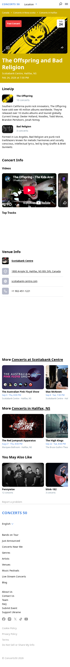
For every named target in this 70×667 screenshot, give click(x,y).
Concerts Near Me (12, 546)
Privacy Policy (9, 634)
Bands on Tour (10, 534)
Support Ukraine (11, 612)
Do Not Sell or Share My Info (18, 644)
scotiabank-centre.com (24, 281)
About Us (7, 591)
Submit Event (9, 608)
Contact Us (8, 595)
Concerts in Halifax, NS (31, 408)
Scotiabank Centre (22, 260)
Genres (6, 552)
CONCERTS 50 (11, 4)
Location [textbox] (29, 4)
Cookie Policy (9, 628)
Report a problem (12, 501)
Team (5, 600)
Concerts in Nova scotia (24, 12)
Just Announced (11, 540)
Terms (5, 639)
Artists (5, 558)
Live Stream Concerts (14, 576)
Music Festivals (10, 570)
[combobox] (31, 4)
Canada (5, 12)
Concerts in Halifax (48, 12)
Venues (6, 564)
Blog (4, 582)
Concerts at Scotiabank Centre (37, 359)
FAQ (4, 604)
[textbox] (8, 523)
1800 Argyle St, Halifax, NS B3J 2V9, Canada (36, 271)
